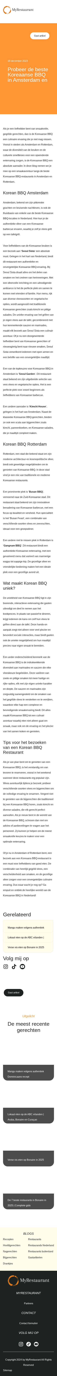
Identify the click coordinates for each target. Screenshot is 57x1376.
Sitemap (7, 1370)
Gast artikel (39, 35)
